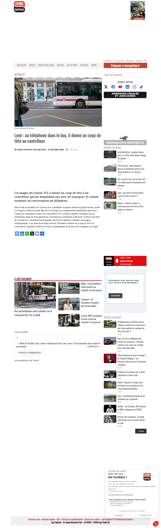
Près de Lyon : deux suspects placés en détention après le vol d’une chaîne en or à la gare (131, 168)
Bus (17, 337)
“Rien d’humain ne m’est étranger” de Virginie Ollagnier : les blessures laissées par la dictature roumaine (132, 360)
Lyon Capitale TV (108, 519)
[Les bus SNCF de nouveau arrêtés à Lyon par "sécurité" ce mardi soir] (69, 325)
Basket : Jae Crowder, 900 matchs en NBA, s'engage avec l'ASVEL (132, 408)
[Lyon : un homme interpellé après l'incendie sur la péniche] (110, 398)
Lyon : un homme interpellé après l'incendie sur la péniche (131, 397)
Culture (60, 65)
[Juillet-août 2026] (137, 10)
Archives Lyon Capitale (123, 519)
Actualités (21, 65)
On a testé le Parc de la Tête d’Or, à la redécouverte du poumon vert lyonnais (132, 182)
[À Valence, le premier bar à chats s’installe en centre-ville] (110, 374)
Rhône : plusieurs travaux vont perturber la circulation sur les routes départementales (130, 385)
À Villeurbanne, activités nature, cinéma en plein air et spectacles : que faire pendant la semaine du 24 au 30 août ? (132, 326)
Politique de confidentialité (72, 519)
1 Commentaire (73, 149)
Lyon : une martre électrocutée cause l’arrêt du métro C (130, 194)
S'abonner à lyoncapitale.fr (125, 65)
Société (32, 65)
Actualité (25, 332)
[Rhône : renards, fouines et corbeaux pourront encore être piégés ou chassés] (110, 206)
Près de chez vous (46, 65)
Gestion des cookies (92, 519)
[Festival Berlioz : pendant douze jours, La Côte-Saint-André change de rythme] (110, 154)
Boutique (139, 60)
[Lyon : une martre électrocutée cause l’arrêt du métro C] (110, 195)
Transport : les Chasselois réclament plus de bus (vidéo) (90, 302)
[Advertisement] (80, 38)
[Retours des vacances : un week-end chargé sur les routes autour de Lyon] (110, 419)
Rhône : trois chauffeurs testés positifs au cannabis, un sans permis (91, 287)
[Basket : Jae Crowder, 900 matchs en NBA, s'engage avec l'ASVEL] (110, 409)
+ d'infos (141, 431)
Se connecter (108, 60)
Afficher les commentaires (29, 352)
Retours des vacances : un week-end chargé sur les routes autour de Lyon (131, 420)
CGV (58, 519)
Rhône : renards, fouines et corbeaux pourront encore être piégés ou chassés (130, 206)
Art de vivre (72, 65)
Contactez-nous (34, 519)
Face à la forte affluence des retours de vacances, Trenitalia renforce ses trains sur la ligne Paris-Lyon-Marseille (131, 343)
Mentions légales (48, 519)
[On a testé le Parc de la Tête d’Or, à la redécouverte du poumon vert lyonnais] (110, 182)
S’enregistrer (120, 60)
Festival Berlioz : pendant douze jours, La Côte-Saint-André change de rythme (132, 155)
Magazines (130, 60)
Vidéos (94, 65)
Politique (84, 65)
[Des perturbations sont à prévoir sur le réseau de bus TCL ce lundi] (35, 307)
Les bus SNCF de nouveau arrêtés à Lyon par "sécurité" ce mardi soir (91, 319)
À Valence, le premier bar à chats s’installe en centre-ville (131, 373)
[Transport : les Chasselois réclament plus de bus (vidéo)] (69, 309)
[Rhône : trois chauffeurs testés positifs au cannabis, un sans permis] (69, 293)
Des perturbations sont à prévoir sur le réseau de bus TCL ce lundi (33, 313)
